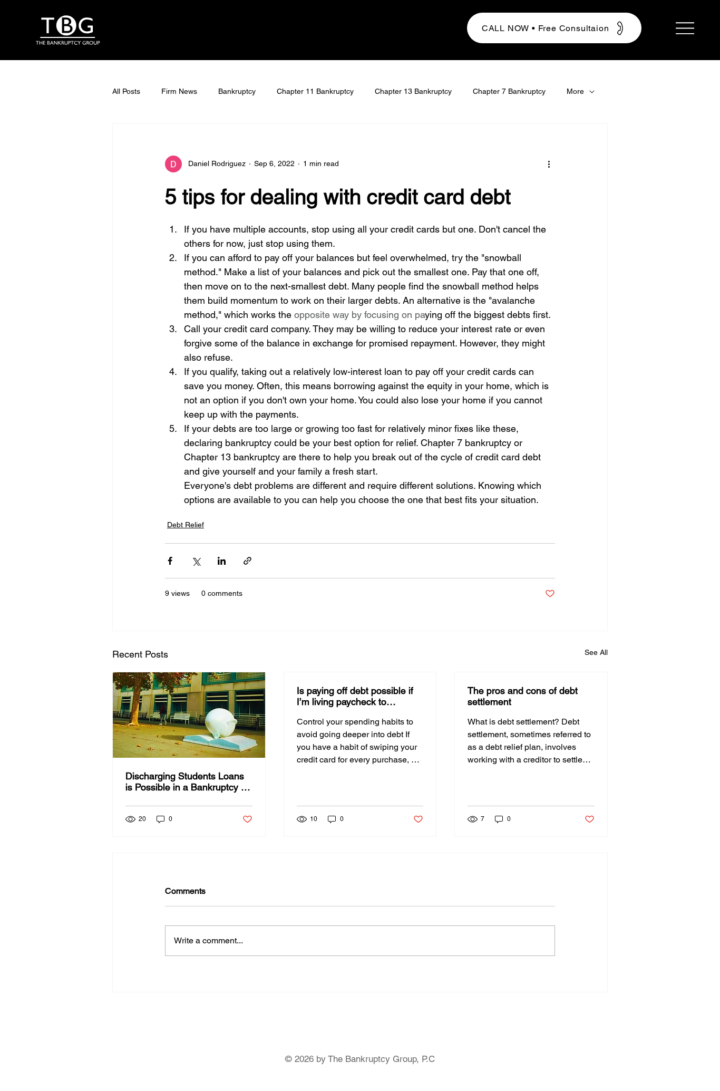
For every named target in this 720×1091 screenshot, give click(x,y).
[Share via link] (247, 561)
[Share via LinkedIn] (222, 561)
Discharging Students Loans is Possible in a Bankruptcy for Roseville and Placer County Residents (188, 781)
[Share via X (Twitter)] (196, 561)
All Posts (126, 91)
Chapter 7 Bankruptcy (509, 91)
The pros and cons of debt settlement (523, 696)
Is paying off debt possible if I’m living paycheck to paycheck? (355, 696)
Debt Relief (185, 524)
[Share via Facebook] (170, 561)
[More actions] (548, 164)
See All (596, 652)
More (575, 91)
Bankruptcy (237, 91)
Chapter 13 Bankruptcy (413, 91)
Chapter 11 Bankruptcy (315, 91)
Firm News (179, 91)
